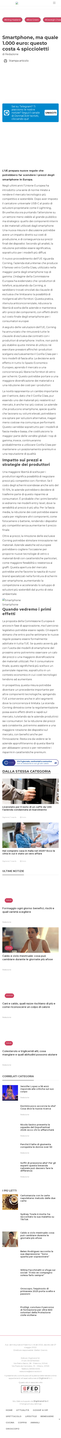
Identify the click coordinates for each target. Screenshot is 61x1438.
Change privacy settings (30, 1404)
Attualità (22, 1410)
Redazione (6, 922)
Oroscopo (12, 1428)
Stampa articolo (19, 60)
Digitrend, (6, 817)
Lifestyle (31, 1416)
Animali (35, 1422)
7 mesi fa (13, 817)
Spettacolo (13, 1416)
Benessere (47, 1416)
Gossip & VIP (40, 1410)
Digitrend (43, 1378)
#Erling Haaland (12, 19)
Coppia (22, 1422)
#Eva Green (33, 19)
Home (9, 1410)
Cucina (10, 1422)
